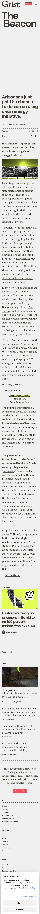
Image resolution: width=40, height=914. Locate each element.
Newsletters (6, 865)
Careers (5, 845)
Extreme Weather (8, 818)
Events (4, 868)
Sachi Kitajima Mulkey (10, 754)
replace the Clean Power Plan (18, 438)
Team (4, 838)
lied (20, 509)
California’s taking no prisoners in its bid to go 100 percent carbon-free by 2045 (18, 619)
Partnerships (6, 848)
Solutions (5, 812)
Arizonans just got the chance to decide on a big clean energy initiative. (20, 106)
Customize (19, 909)
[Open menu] (36, 4)
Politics (5, 809)
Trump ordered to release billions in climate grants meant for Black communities (20, 693)
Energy (4, 806)
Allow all (20, 903)
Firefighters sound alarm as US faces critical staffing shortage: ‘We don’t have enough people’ (19, 712)
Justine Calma (7, 125)
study (5, 546)
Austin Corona (7, 737)
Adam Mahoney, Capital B (11, 702)
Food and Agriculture (10, 821)
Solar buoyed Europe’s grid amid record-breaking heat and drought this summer (19, 729)
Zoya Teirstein (19, 125)
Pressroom (6, 851)
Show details (28, 896)
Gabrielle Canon (8, 719)
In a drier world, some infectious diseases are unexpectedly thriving (14, 747)
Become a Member (9, 871)
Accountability (7, 815)
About (4, 835)
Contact (5, 841)
